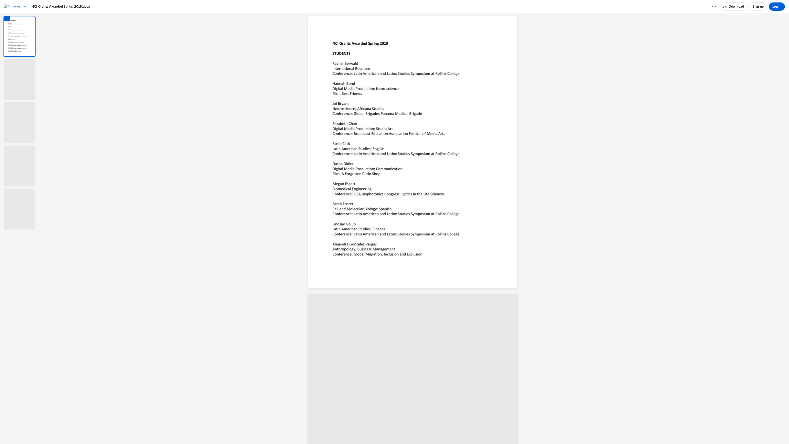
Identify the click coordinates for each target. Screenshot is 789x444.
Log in (776, 6)
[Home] (16, 6)
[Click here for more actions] (714, 6)
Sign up (758, 6)
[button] (19, 36)
